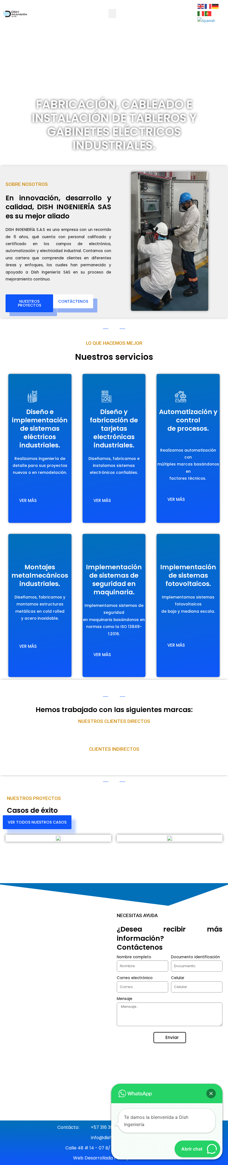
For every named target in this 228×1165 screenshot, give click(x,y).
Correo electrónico (135, 978)
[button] (112, 13)
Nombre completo (134, 957)
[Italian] (201, 13)
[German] (215, 6)
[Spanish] (206, 20)
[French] (208, 6)
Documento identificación (195, 957)
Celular (177, 978)
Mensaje (124, 998)
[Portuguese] (208, 13)
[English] (201, 6)
